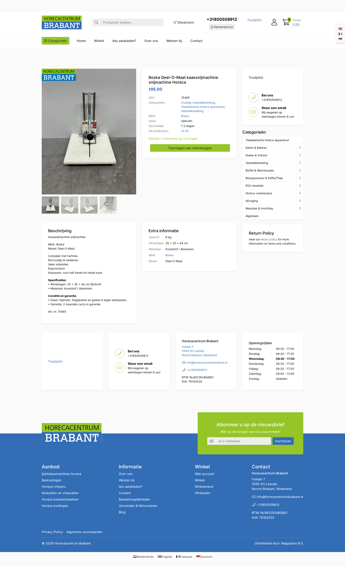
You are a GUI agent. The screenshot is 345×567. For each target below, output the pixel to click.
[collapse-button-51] (300, 185)
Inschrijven (283, 441)
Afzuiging (252, 200)
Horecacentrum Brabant (73, 543)
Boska (185, 116)
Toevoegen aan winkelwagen (190, 148)
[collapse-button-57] (300, 170)
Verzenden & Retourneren (138, 506)
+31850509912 (222, 19)
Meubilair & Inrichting (259, 208)
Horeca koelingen (55, 506)
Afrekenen (202, 493)
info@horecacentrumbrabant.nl (207, 362)
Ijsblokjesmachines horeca (61, 474)
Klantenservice (223, 27)
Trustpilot (254, 20)
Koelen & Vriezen (256, 155)
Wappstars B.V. (292, 543)
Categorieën (57, 41)
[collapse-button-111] (300, 178)
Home (81, 41)
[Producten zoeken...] (96, 22)
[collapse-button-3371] (300, 201)
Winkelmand (204, 487)
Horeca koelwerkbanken (60, 499)
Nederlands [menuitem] (145, 557)
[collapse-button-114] (300, 148)
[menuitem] (340, 28)
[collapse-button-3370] (300, 163)
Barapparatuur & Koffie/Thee (264, 178)
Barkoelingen (51, 480)
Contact (196, 41)
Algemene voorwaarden (84, 532)
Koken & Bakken (256, 147)
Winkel (99, 41)
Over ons (151, 41)
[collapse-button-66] (300, 193)
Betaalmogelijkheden (134, 499)
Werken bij (174, 41)
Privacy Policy (52, 532)
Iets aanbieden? (124, 41)
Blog (122, 512)
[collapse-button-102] (300, 208)
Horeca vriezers (54, 487)
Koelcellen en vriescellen (60, 493)
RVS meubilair (255, 185)
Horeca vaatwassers (259, 193)
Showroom (185, 22)
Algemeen (252, 216)
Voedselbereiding (192, 111)
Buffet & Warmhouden (260, 170)
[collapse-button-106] (300, 155)
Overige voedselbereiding (198, 102)
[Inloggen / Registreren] (274, 22)
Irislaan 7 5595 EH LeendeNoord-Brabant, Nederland (199, 351)
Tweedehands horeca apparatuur (202, 106)
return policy (269, 239)
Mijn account (204, 474)
